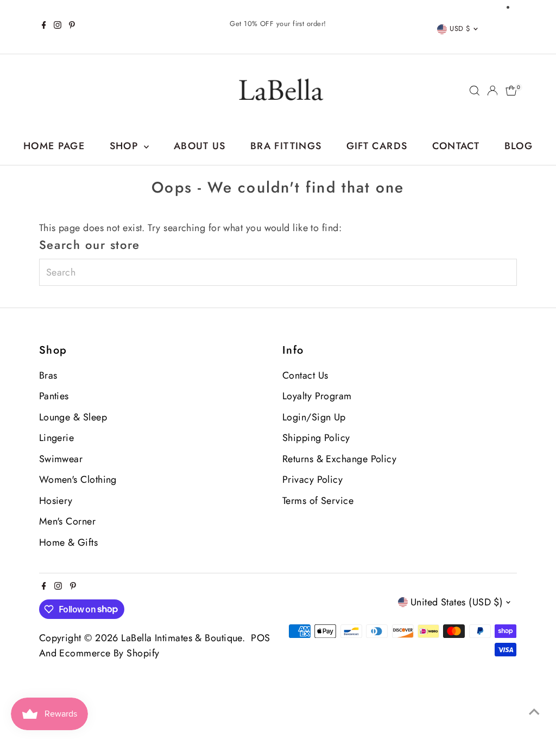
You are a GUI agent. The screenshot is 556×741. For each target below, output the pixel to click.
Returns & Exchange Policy (339, 459)
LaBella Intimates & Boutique (181, 638)
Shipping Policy (316, 438)
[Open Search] (474, 90)
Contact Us (305, 375)
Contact (455, 146)
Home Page (54, 146)
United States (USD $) (456, 602)
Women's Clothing (78, 479)
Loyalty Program (317, 396)
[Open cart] (511, 90)
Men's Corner (67, 521)
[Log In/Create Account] (492, 90)
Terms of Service (317, 501)
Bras (48, 375)
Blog (518, 146)
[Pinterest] (72, 27)
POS (260, 638)
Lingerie (56, 438)
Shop (126, 146)
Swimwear (61, 459)
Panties (54, 396)
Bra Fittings (285, 146)
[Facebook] (44, 27)
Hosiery (56, 501)
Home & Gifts (68, 542)
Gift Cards (377, 146)
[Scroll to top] (534, 711)
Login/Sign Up (314, 417)
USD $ (460, 28)
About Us (200, 146)
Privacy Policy (312, 479)
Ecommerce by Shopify (109, 653)
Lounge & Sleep (73, 417)
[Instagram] (57, 27)
